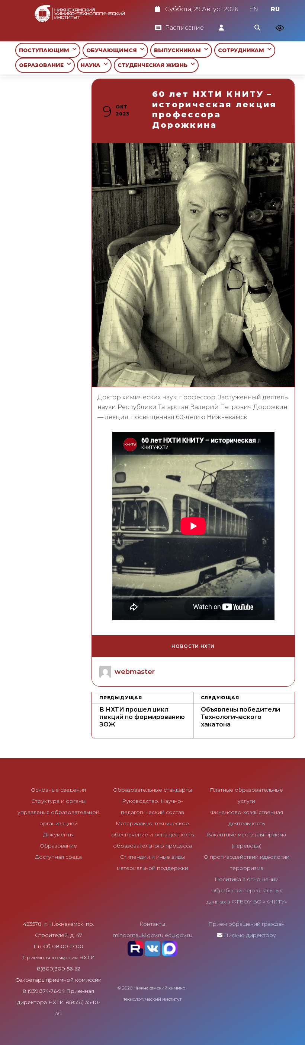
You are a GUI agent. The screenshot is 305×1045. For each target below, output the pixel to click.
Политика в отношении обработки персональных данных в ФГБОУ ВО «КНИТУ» (246, 890)
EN (253, 9)
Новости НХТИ (193, 646)
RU (275, 9)
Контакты (152, 924)
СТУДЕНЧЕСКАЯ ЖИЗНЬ (154, 65)
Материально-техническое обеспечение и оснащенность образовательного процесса (152, 834)
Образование (58, 845)
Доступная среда (58, 857)
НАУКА (92, 65)
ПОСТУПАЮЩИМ (45, 50)
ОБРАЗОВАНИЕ (43, 65)
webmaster (135, 672)
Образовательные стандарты (152, 789)
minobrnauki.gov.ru (138, 935)
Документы (58, 834)
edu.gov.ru (178, 935)
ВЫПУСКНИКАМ (179, 50)
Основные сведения (58, 789)
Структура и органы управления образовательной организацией (58, 812)
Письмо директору (250, 935)
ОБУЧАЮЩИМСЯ (113, 50)
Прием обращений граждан (246, 924)
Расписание (184, 27)
